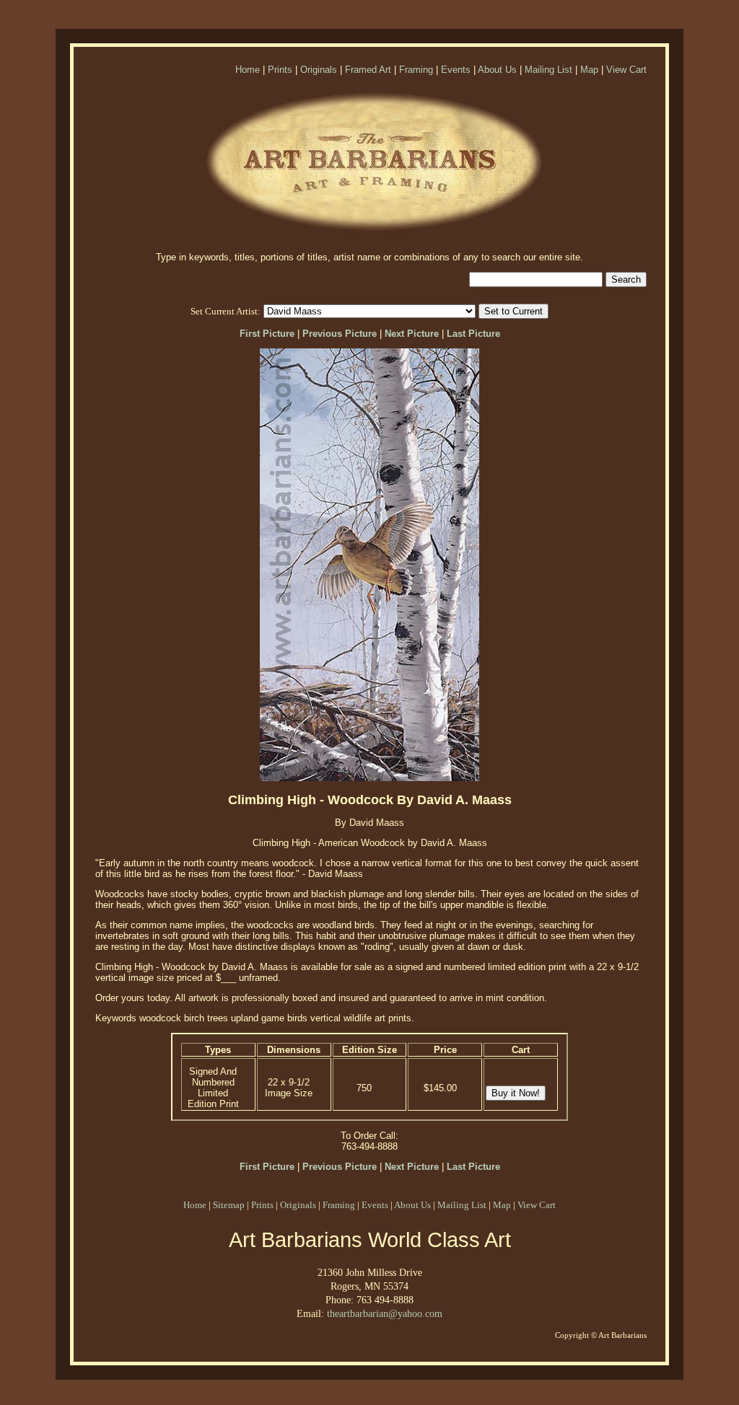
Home (247, 69)
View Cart (626, 69)
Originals (318, 69)
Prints (280, 69)
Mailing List (548, 69)
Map (589, 69)
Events (456, 69)
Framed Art (368, 69)
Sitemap (229, 1204)
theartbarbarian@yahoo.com (384, 1313)
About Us (497, 69)
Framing (416, 69)
